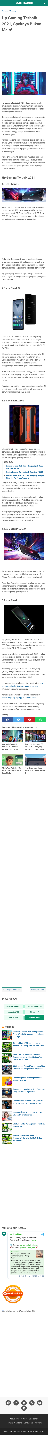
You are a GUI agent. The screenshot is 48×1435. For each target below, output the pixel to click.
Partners (38, 1423)
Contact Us (28, 1423)
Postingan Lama (37, 990)
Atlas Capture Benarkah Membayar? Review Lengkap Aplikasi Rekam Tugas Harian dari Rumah (28, 1057)
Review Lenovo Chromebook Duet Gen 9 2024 (24, 472)
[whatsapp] (40, 719)
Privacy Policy (21, 1419)
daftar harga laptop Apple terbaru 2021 (19, 698)
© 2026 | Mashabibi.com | (12, 1431)
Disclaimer (33, 1419)
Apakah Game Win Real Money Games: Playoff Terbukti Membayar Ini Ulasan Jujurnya (28, 1034)
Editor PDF (13, 1017)
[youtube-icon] (39, 1403)
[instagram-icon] (16, 1403)
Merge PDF (34, 1012)
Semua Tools (34, 1017)
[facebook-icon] (8, 1403)
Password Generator (14, 1006)
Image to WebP (13, 1012)
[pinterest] (29, 719)
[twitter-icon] (24, 1403)
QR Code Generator (34, 1006)
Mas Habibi (24, 3)
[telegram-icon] (24, 1408)
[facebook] (7, 719)
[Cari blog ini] (44, 3)
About (12, 1419)
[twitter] (18, 719)
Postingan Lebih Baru (11, 990)
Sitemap (23, 1431)
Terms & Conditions (14, 1423)
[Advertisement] (24, 53)
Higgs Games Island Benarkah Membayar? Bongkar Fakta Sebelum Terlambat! (27, 1137)
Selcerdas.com (40, 1431)
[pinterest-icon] (32, 1403)
